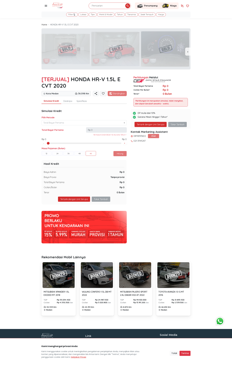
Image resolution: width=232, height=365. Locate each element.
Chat (153, 136)
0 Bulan (120, 192)
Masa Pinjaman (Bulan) (53, 148)
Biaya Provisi (50, 177)
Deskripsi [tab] (67, 101)
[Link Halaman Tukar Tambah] (182, 5)
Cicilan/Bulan (50, 187)
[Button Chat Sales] (219, 320)
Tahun (120, 14)
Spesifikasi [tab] (82, 101)
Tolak (174, 353)
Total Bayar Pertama (53, 130)
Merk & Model (105, 14)
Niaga (173, 5)
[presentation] (188, 52)
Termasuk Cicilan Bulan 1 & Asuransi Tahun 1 (109, 135)
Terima (185, 353)
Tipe (93, 14)
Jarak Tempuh (146, 14)
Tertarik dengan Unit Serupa (150, 124)
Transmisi (131, 14)
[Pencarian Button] (127, 5)
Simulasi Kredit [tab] (51, 101)
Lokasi (83, 14)
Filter (70, 14)
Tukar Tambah (101, 199)
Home (44, 24)
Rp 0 (122, 172)
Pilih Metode (48, 117)
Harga (161, 14)
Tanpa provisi (117, 177)
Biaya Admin (50, 172)
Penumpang (150, 5)
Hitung (120, 153)
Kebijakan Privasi (78, 357)
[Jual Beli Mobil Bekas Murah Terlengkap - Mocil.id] (57, 5)
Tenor (46, 192)
